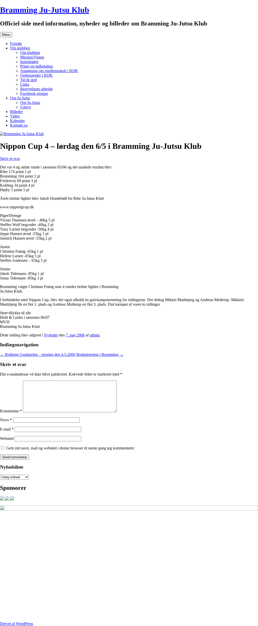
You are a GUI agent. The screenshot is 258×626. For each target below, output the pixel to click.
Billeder (16, 111)
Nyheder (51, 335)
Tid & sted (28, 80)
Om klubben (20, 48)
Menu (6, 35)
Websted (7, 438)
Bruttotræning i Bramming (99, 354)
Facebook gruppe (34, 93)
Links (24, 84)
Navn (6, 420)
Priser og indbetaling (36, 66)
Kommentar (11, 411)
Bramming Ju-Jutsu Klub (44, 9)
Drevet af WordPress (16, 623)
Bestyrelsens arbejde (36, 89)
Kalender (17, 121)
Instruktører (29, 62)
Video (15, 116)
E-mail (7, 429)
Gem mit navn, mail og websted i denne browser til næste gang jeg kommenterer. (70, 448)
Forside (16, 43)
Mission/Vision (32, 57)
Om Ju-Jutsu (20, 98)
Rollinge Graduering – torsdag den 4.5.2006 (37, 354)
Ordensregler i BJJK (36, 75)
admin (95, 335)
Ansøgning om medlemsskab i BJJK (49, 71)
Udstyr (25, 107)
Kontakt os (18, 125)
